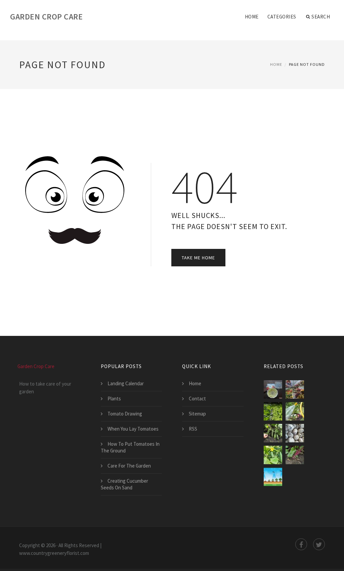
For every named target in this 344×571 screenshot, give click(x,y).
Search (320, 16)
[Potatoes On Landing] (295, 433)
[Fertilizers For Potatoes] (273, 477)
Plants (114, 398)
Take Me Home (198, 258)
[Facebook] (301, 544)
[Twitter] (319, 544)
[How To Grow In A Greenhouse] (295, 389)
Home (252, 16)
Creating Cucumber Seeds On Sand (124, 484)
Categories (281, 16)
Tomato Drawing (125, 413)
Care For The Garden (129, 466)
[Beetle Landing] (295, 455)
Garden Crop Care (46, 16)
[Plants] (295, 411)
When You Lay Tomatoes (133, 429)
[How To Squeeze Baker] (273, 411)
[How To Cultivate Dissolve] (273, 389)
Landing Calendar (126, 383)
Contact (197, 398)
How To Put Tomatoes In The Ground (130, 447)
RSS (193, 429)
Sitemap (197, 413)
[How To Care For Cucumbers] (273, 455)
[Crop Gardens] (273, 433)
